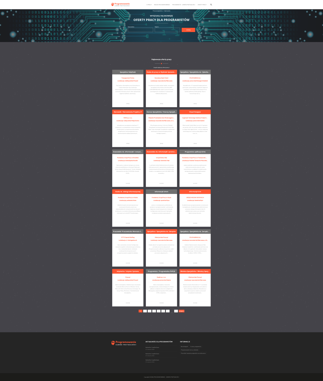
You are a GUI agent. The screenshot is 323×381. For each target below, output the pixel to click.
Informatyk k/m (195, 192)
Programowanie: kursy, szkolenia (189, 350)
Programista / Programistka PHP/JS (161, 271)
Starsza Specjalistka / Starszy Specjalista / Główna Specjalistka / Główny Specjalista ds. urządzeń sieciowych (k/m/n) (161, 112)
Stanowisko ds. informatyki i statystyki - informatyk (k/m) (128, 152)
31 (176, 311)
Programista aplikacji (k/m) (195, 152)
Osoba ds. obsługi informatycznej (127, 192)
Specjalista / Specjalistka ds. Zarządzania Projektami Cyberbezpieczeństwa (195, 231)
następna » (181, 311)
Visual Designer (195, 112)
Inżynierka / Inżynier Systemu (128, 271)
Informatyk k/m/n (161, 192)
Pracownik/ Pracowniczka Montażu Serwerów (128, 231)
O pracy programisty (195, 346)
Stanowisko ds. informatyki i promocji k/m (161, 152)
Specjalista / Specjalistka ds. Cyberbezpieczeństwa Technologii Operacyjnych (195, 72)
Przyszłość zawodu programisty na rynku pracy (193, 353)
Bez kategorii (184, 346)
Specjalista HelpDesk (128, 72)
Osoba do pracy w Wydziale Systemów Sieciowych (161, 72)
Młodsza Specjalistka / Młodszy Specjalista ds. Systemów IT (195, 271)
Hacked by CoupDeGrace (152, 347)
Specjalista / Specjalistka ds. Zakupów (161, 231)
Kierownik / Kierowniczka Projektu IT (128, 112)
